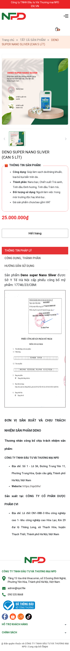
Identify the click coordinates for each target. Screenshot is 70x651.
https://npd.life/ (32, 486)
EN (32, 6)
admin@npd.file (16, 588)
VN (37, 6)
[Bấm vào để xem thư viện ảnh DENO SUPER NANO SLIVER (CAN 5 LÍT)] (35, 91)
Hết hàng (35, 233)
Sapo (45, 646)
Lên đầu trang (58, 648)
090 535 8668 (15, 594)
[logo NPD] (35, 560)
